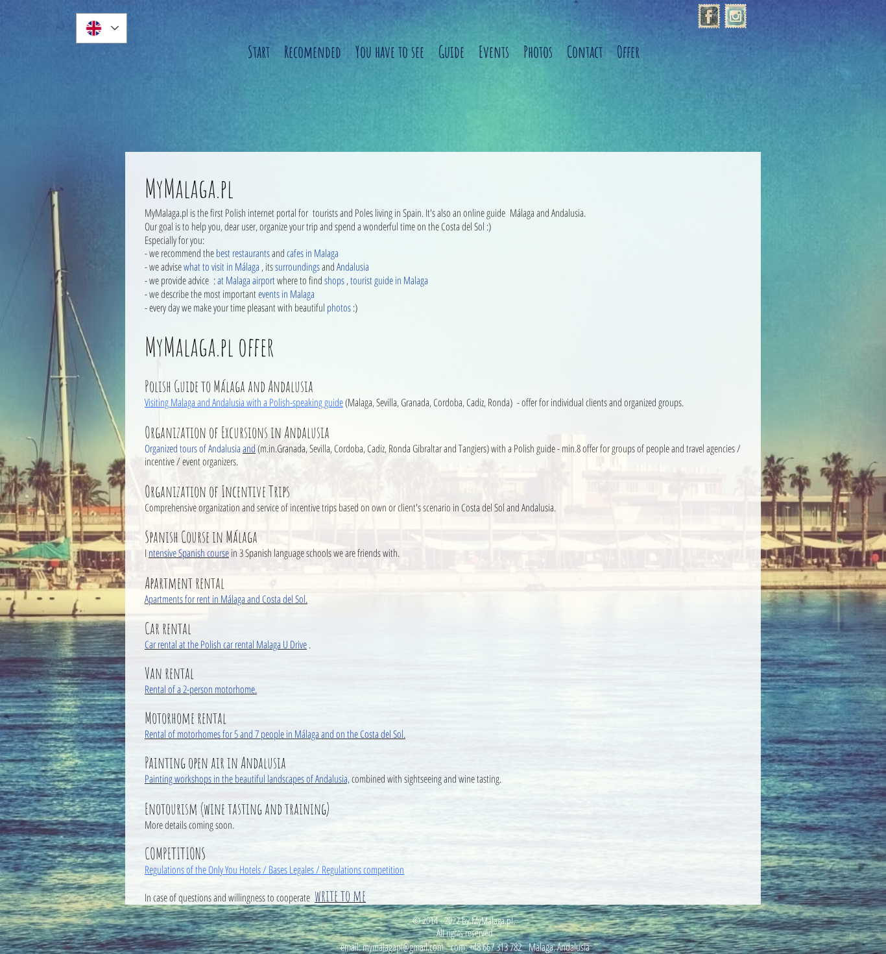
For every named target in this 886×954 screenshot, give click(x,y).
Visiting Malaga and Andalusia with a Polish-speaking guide (244, 402)
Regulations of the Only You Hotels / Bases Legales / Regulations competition (274, 869)
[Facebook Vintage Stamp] (709, 16)
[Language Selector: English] (101, 28)
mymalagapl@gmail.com (403, 947)
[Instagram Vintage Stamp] (735, 16)
